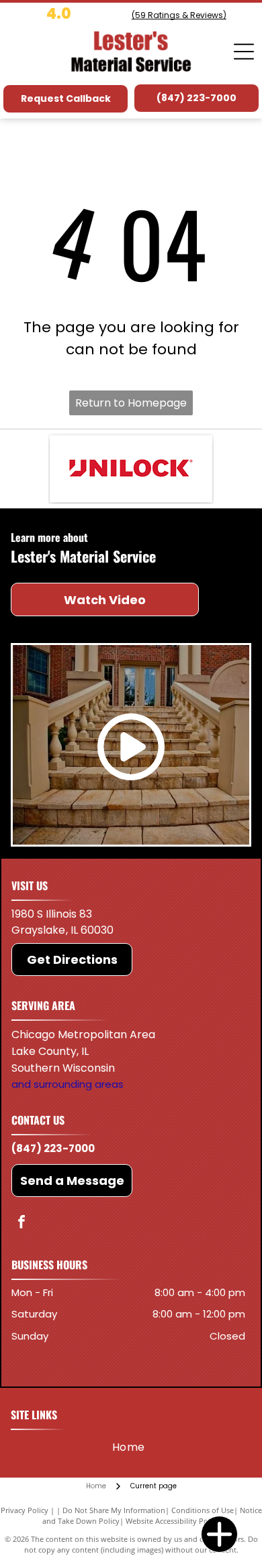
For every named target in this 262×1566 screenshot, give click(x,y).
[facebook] (21, 1223)
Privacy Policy (24, 1510)
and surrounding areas (67, 1084)
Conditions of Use (202, 1510)
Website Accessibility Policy (173, 1521)
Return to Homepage (131, 403)
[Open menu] (244, 52)
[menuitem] (128, 1446)
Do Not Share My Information (113, 1510)
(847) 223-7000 (53, 1148)
